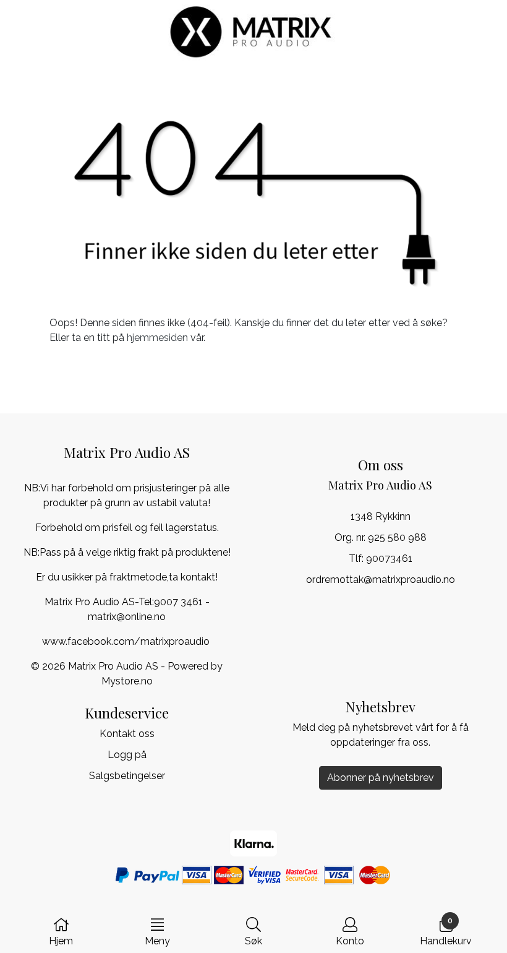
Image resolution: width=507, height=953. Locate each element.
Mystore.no (127, 681)
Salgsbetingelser (127, 776)
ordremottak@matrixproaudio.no (380, 579)
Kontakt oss (127, 734)
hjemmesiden (157, 337)
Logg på (127, 755)
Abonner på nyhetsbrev (380, 777)
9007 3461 (178, 602)
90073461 (389, 558)
